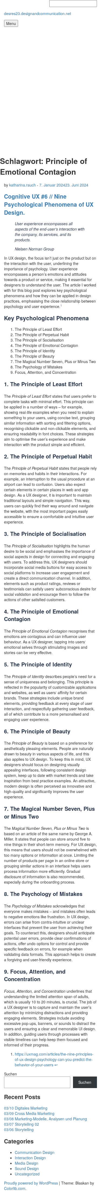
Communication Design (34, 1152)
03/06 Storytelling (19, 1129)
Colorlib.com (14, 1188)
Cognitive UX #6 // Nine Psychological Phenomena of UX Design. (48, 204)
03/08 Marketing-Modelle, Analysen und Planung (45, 1118)
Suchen (10, 1074)
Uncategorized (27, 1173)
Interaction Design (30, 1157)
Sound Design (27, 1168)
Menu (11, 23)
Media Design (26, 1163)
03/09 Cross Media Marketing (29, 1113)
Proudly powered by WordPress (31, 1183)
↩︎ (56, 1064)
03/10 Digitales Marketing (25, 1108)
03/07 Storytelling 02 (21, 1124)
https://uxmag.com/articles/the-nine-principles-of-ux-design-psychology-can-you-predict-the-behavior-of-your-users (54, 1059)
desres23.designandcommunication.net (37, 13)
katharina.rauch (22, 185)
